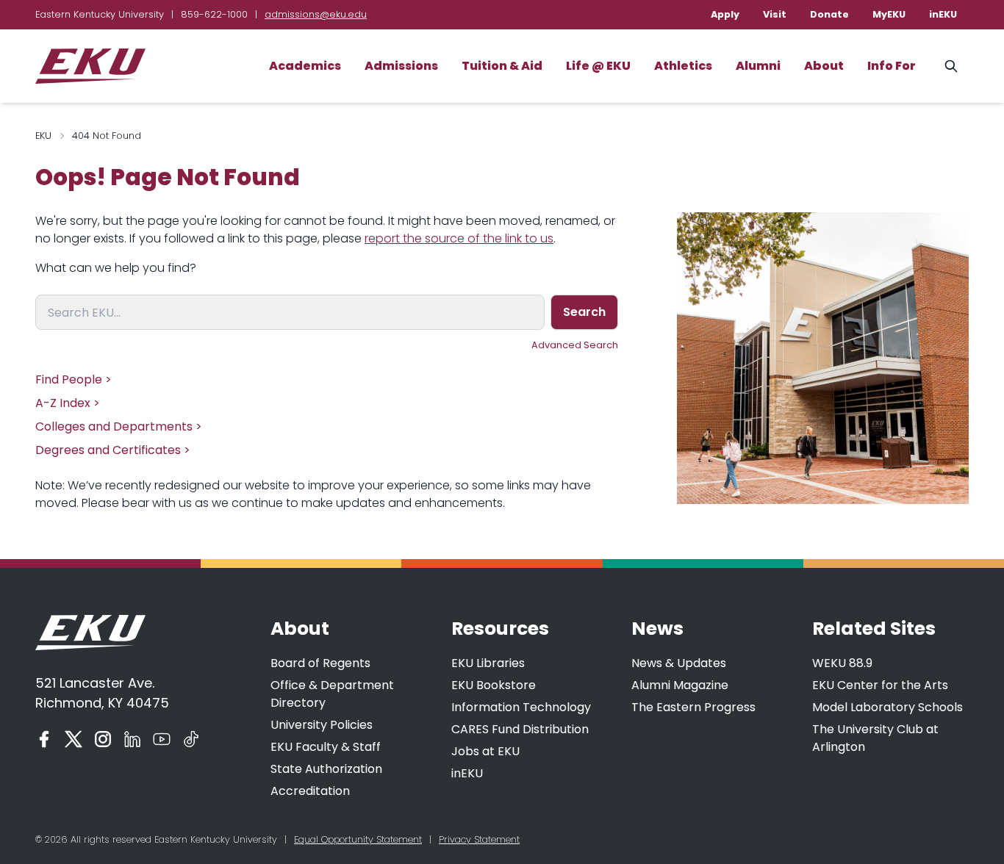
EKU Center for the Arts (880, 685)
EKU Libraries (488, 663)
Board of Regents (320, 663)
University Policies (321, 724)
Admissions (401, 65)
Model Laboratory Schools (887, 707)
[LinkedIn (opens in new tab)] (132, 739)
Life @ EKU (598, 65)
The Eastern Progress (693, 707)
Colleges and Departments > (118, 426)
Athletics (683, 65)
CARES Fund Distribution (520, 729)
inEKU (943, 14)
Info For (891, 65)
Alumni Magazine (679, 685)
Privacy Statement (479, 839)
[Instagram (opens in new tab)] (103, 739)
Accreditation (310, 790)
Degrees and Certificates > (112, 450)
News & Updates (678, 663)
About (824, 65)
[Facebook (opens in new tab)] (44, 739)
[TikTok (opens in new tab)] (191, 739)
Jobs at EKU (485, 751)
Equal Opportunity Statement (358, 839)
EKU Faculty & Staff (325, 746)
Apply (725, 14)
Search (584, 311)
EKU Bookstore (493, 685)
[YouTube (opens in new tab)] (162, 739)
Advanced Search (574, 345)
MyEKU (889, 14)
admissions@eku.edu (316, 14)
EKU (43, 135)
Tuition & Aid (502, 65)
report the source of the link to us (459, 238)
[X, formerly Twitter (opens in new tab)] (73, 739)
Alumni (758, 65)
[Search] (951, 66)
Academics (305, 65)
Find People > (73, 379)
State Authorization (326, 768)
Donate (829, 14)
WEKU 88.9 (842, 663)
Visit (774, 14)
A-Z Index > (67, 403)
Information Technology (521, 707)
